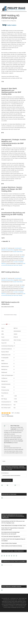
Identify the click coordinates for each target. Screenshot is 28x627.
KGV (7, 248)
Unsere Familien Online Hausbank (9, 543)
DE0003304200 (10, 416)
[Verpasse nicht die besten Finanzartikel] (17, 556)
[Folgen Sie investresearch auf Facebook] (2, 556)
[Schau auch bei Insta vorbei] (14, 556)
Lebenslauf (13, 429)
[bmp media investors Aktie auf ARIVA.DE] (14, 322)
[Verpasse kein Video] (12, 556)
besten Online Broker (18, 251)
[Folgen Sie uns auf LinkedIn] (7, 556)
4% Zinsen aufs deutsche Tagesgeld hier (10, 536)
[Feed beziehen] (10, 556)
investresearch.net (14, 9)
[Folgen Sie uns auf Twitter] (5, 556)
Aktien (7, 414)
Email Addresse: (5, 473)
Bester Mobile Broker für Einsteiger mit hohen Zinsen (13, 525)
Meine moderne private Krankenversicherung (11, 545)
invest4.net (6, 441)
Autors (22, 256)
